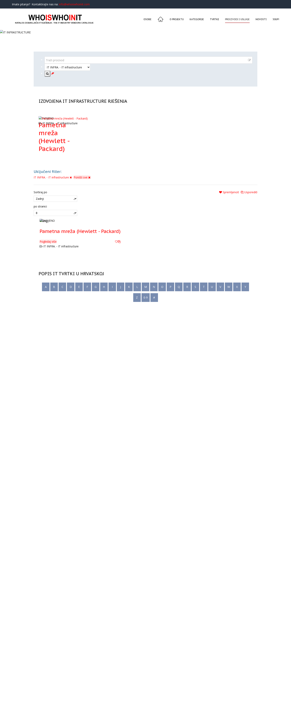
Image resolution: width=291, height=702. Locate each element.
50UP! (276, 19)
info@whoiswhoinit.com (74, 4)
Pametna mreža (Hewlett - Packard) (54, 137)
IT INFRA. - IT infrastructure (52, 177)
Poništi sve (81, 177)
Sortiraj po (40, 192)
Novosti (261, 19)
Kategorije (197, 19)
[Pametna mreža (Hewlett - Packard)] (80, 220)
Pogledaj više (48, 241)
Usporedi (250, 192)
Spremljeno (230, 192)
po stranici (40, 206)
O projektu (177, 19)
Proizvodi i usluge (237, 19)
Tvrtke (214, 19)
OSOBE (147, 19)
